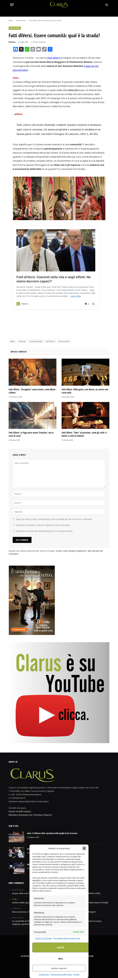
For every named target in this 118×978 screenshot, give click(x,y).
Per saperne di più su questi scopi (66, 938)
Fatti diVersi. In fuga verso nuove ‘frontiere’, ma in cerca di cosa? (31, 434)
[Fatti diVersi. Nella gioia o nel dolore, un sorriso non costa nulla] (85, 372)
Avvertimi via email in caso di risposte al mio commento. (43, 525)
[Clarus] (59, 4)
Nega (60, 958)
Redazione (12, 42)
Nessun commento (39, 42)
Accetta (60, 947)
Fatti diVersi (53, 57)
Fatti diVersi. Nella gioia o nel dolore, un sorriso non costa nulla (85, 391)
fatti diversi (50, 341)
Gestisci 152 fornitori (43, 938)
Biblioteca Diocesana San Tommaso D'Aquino (30, 814)
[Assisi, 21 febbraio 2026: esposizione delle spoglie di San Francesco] (16, 837)
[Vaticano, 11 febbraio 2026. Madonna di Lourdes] (16, 852)
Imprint (76, 974)
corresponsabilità (35, 341)
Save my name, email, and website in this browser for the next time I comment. (54, 519)
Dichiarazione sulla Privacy (61, 974)
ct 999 (14, 899)
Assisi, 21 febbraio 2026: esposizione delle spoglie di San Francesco (52, 833)
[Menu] (12, 4)
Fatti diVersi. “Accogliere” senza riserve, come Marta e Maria (32, 391)
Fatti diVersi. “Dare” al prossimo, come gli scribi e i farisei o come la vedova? (84, 434)
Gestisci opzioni (59, 968)
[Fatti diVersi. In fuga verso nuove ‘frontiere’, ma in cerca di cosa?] (32, 415)
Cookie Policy (44, 974)
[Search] (106, 4)
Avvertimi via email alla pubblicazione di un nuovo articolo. (44, 531)
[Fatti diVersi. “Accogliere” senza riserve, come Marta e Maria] (32, 372)
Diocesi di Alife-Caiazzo (20, 811)
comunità (22, 341)
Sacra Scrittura (64, 341)
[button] (84, 848)
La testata (26, 956)
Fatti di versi (15, 28)
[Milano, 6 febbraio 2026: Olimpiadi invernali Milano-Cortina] (16, 868)
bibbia (12, 341)
